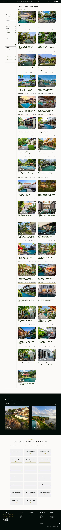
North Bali (41, 522)
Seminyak (41, 516)
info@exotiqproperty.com (6, 520)
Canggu (41, 515)
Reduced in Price (52, 516)
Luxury (51, 518)
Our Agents (21, 515)
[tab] (8, 403)
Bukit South (41, 523)
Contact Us (21, 516)
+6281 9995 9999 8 (5, 519)
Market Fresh (52, 517)
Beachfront (51, 515)
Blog (20, 517)
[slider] (15, 40)
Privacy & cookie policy (55, 526)
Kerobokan (41, 518)
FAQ (20, 518)
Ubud (40, 517)
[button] (24, 1)
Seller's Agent (30, 515)
